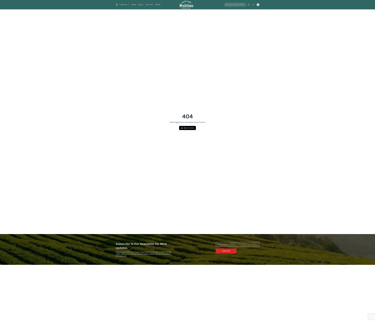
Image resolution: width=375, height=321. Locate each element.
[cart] (248, 4)
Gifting (157, 4)
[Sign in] (258, 4)
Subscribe (226, 251)
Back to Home (189, 128)
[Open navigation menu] (117, 5)
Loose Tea (123, 4)
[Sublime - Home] (187, 5)
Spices (140, 4)
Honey (133, 4)
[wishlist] (253, 4)
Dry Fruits (149, 4)
